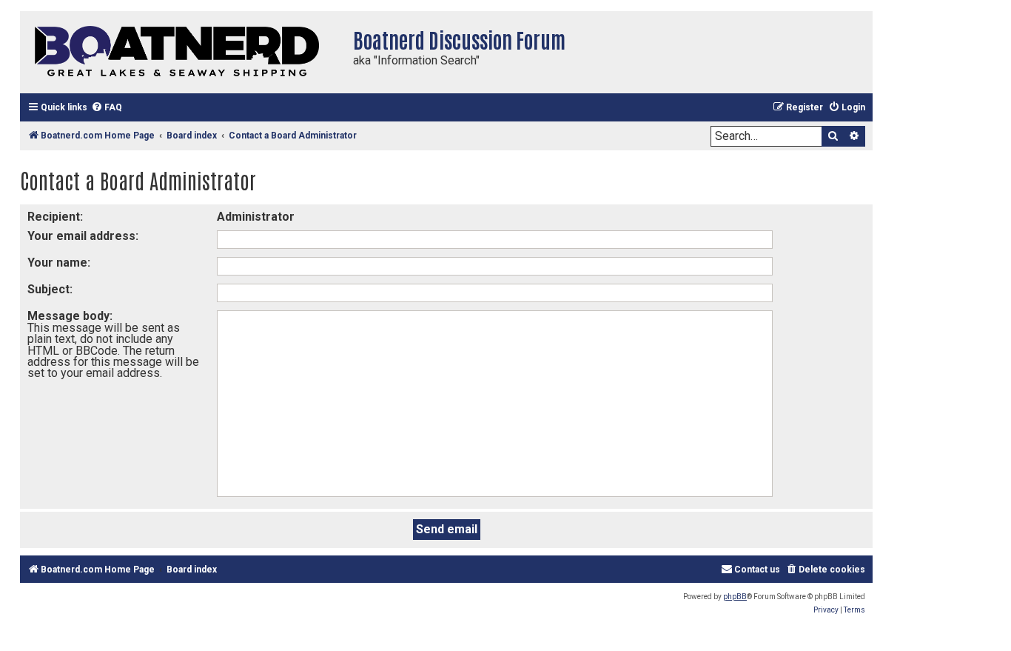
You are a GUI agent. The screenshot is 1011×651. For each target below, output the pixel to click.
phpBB (735, 596)
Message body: (69, 316)
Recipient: (55, 217)
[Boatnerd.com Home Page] (183, 52)
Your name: (58, 263)
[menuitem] (106, 108)
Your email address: (82, 236)
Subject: (50, 289)
